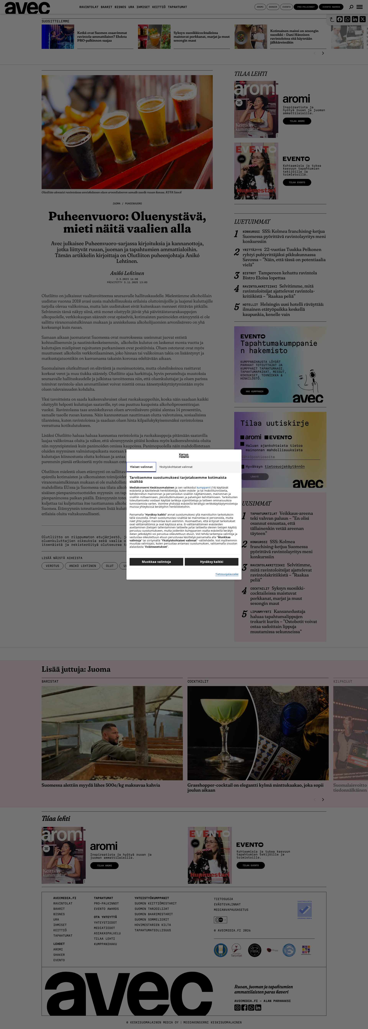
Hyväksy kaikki (211, 562)
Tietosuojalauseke (226, 574)
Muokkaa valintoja (156, 562)
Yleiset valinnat (141, 467)
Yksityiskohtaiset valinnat (175, 467)
